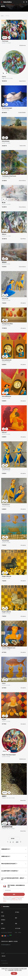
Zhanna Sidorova (22, 180)
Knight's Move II (6, 612)
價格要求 (5, 37)
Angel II (4, 719)
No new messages (7, 108)
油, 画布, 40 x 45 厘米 (6, 143)
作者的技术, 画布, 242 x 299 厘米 (8, 828)
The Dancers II (6, 469)
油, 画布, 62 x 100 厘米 (6, 204)
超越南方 (4, 796)
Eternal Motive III (6, 360)
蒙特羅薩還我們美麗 (7, 826)
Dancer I (4, 432)
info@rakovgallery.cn (5, 944)
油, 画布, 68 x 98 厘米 (6, 264)
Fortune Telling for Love (8, 648)
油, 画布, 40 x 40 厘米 (6, 300)
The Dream (5, 41)
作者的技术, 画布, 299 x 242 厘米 (8, 797)
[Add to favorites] (9, 37)
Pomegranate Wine (7, 323)
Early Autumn (5, 141)
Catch (3, 683)
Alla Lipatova (23, 303)
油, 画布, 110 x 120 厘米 (6, 236)
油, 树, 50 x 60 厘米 (5, 109)
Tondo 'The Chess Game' (9, 754)
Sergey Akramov (22, 81)
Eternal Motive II (6, 396)
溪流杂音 (4, 262)
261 (17, 842)
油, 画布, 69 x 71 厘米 (6, 177)
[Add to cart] (3, 73)
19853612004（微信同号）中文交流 (9, 941)
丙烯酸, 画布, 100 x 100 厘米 (7, 78)
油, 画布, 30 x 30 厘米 (6, 361)
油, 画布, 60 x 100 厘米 (6, 325)
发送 (14, 894)
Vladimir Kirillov (23, 145)
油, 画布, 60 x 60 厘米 (6, 756)
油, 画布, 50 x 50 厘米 (6, 649)
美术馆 (2, 15)
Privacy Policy (15, 899)
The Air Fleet (5, 540)
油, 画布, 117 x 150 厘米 (6, 42)
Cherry (4, 76)
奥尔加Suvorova (22, 45)
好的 (14, 973)
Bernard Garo (23, 800)
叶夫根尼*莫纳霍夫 (22, 112)
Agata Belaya (23, 238)
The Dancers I (6, 504)
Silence (4, 234)
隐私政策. (14, 898)
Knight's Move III (6, 576)
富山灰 (3, 202)
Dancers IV (5, 298)
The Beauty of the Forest (9, 176)
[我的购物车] (24, 2)
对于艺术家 (17, 928)
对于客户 (3, 928)
